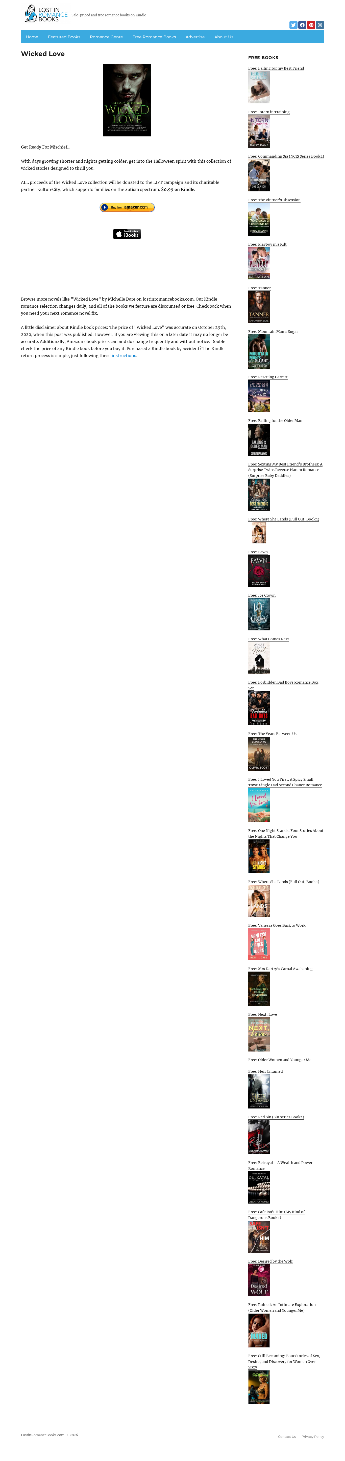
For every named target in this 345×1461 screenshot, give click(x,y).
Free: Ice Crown (262, 595)
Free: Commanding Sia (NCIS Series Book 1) (286, 156)
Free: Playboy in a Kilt (267, 244)
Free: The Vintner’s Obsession (274, 200)
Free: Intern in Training (269, 112)
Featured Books (64, 37)
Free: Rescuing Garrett (268, 377)
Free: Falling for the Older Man (275, 420)
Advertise (195, 37)
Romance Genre (106, 37)
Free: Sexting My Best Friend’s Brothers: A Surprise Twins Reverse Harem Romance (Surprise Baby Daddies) (285, 470)
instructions (124, 355)
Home (32, 37)
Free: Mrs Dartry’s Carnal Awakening (280, 969)
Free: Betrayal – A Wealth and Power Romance (280, 1165)
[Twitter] (293, 25)
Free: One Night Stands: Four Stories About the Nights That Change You (286, 833)
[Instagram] (320, 25)
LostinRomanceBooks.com (42, 1435)
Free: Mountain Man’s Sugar (273, 331)
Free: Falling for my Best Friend (276, 68)
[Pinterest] (311, 25)
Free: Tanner (259, 288)
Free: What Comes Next (268, 639)
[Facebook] (302, 25)
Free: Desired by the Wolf (270, 1261)
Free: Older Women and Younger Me (279, 1060)
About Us (223, 37)
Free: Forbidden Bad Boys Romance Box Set (283, 685)
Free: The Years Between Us (272, 734)
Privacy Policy (313, 1437)
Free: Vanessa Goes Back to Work (276, 925)
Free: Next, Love (262, 1014)
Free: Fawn (258, 552)
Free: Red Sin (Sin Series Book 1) (276, 1117)
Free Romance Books (154, 37)
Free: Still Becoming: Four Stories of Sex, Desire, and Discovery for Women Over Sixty (284, 1361)
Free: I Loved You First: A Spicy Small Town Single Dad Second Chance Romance (285, 782)
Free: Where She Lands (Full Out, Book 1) (283, 519)
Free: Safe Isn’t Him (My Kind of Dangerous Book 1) (276, 1215)
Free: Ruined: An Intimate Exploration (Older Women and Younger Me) (282, 1307)
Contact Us (287, 1437)
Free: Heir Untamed (265, 1071)
